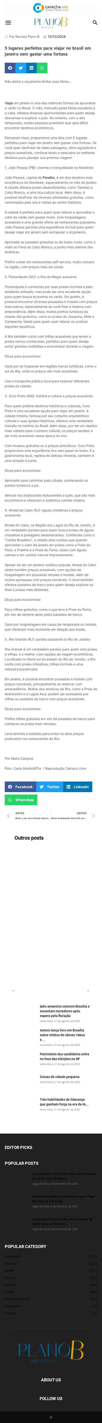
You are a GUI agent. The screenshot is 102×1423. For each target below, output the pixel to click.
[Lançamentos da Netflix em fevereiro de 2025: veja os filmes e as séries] (16, 1225)
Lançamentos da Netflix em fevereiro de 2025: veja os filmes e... (62, 1221)
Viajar (9, 103)
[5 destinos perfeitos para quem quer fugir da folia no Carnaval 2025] (16, 1202)
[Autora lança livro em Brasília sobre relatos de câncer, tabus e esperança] (24, 1036)
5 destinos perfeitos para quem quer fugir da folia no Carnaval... (63, 1198)
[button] (8, 22)
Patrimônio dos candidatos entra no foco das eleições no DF (64, 1056)
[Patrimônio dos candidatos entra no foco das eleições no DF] (24, 1060)
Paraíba (49, 177)
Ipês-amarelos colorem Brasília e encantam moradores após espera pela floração (65, 1011)
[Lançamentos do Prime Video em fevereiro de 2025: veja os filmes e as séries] (16, 1179)
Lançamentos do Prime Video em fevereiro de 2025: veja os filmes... (64, 1176)
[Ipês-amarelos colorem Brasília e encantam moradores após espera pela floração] (24, 1012)
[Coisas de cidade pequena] (24, 1082)
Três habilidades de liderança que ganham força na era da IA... (64, 1101)
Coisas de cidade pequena (59, 1076)
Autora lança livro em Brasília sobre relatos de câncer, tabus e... (62, 1035)
